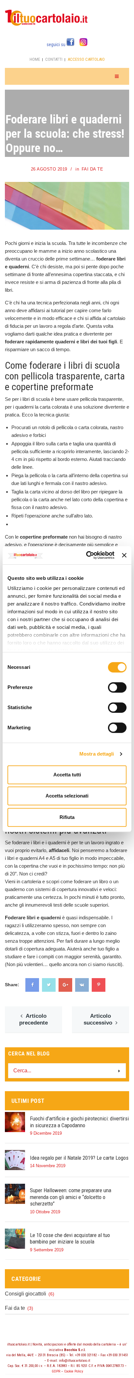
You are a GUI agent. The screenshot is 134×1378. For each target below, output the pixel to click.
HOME (35, 59)
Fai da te (92, 169)
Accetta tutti (67, 774)
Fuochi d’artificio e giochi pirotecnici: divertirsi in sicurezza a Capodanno (79, 1121)
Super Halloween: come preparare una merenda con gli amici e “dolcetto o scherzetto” (70, 1197)
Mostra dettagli (96, 754)
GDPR (56, 1371)
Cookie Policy (73, 1371)
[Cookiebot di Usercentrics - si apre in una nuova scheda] (86, 555)
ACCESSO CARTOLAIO (86, 59)
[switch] (117, 688)
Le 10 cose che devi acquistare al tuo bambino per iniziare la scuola (70, 1238)
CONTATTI (53, 59)
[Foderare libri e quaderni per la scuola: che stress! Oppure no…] (120, 190)
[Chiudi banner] (124, 555)
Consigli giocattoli (25, 1293)
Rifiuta (67, 817)
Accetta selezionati (67, 795)
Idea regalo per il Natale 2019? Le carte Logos (79, 1158)
